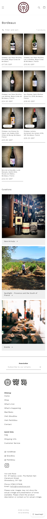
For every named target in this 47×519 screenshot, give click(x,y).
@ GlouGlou (9, 456)
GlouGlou (16, 382)
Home (7, 396)
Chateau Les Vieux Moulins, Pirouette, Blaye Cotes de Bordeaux (12, 59)
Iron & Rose (7, 382)
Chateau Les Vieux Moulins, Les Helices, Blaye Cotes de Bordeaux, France (12, 96)
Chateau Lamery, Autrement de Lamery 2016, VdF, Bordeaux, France (34, 133)
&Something (26, 512)
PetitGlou (24, 382)
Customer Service (12, 443)
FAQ (6, 435)
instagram (6, 465)
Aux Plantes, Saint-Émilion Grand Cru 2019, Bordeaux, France (33, 96)
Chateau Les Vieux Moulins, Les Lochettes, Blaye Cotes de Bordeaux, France (34, 59)
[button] (2, 7)
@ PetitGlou (9, 460)
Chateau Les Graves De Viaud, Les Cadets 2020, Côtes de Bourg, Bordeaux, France (11, 134)
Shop (6, 400)
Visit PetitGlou (10, 420)
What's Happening (12, 408)
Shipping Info (10, 439)
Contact (8, 424)
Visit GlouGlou (10, 416)
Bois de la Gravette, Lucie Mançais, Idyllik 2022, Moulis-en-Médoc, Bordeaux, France (11, 173)
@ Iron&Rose (10, 452)
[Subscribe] (38, 367)
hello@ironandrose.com (20, 486)
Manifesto (8, 412)
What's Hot (9, 404)
